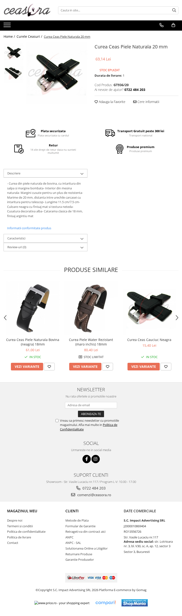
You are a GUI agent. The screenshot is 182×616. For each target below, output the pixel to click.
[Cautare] (174, 10)
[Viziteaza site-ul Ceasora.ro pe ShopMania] (134, 603)
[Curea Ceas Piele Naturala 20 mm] (56, 73)
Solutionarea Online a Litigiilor (86, 548)
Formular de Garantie (80, 526)
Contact (12, 543)
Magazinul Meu (22, 511)
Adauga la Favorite (111, 101)
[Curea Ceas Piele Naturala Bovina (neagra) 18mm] (32, 308)
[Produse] (8, 26)
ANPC (69, 537)
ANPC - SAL (73, 543)
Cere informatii (147, 101)
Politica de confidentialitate (26, 531)
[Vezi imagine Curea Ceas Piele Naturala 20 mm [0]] (13, 52)
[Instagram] (95, 459)
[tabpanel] (56, 73)
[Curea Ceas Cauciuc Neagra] (149, 308)
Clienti (72, 511)
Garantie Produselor (79, 559)
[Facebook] (86, 459)
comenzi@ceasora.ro (93, 494)
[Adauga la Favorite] (49, 366)
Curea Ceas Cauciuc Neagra (149, 339)
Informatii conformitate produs (29, 228)
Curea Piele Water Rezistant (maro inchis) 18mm (91, 341)
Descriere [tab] (13, 173)
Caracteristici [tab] (16, 238)
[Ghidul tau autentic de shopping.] (105, 603)
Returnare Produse (78, 554)
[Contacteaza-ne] (161, 25)
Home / (10, 36)
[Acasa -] (27, 10)
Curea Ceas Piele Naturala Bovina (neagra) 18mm (32, 341)
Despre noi (14, 520)
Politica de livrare (19, 537)
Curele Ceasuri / (30, 36)
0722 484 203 (94, 488)
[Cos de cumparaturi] (173, 25)
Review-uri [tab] (16, 247)
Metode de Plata (77, 520)
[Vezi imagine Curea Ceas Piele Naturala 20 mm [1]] (13, 73)
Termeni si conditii (20, 526)
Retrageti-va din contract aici (85, 531)
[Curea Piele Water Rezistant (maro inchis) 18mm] (91, 308)
